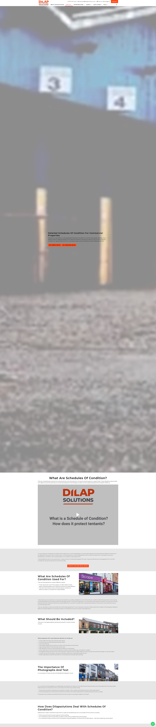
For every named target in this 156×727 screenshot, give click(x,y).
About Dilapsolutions (57, 4)
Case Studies (97, 4)
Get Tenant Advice (54, 245)
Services (68, 4)
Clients (88, 4)
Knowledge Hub (78, 4)
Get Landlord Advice (69, 245)
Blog (105, 4)
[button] (153, 724)
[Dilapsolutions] (44, 3)
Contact (114, 1)
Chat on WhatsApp (103, 1)
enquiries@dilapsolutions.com (87, 1)
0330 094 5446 (72, 1)
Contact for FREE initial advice (78, 565)
